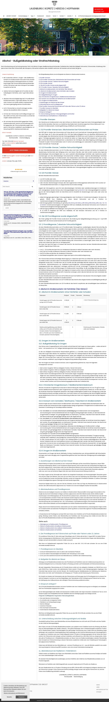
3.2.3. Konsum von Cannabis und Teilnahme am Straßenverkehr (57, 99)
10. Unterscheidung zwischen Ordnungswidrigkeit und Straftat (56, 114)
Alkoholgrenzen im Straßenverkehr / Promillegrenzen (54, 524)
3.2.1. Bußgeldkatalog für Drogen (48, 95)
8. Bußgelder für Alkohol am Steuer (49, 110)
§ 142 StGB (77, 203)
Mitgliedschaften (102, 689)
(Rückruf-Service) (18, 141)
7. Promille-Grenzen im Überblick (48, 108)
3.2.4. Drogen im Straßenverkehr (48, 100)
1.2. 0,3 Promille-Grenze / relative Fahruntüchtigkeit (54, 81)
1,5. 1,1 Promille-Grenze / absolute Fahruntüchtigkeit (54, 87)
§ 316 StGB (84, 203)
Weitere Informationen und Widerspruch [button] (14, 693)
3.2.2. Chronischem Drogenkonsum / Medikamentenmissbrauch (57, 97)
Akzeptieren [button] (21, 697)
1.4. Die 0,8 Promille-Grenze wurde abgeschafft (52, 85)
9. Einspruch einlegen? (45, 112)
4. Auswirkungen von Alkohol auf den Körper (51, 102)
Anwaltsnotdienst (10, 143)
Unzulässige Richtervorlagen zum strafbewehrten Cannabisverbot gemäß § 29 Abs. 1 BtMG (18, 232)
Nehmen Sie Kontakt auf (99, 10)
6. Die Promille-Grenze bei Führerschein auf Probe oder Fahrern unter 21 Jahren (62, 106)
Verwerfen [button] (9, 697)
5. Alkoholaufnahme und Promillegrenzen (51, 104)
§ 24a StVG (81, 190)
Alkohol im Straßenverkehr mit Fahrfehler (51, 530)
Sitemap (98, 692)
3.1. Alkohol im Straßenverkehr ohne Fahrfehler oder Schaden (56, 91)
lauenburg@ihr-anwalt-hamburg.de (16, 156)
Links (97, 687)
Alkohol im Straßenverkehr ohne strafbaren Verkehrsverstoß (56, 528)
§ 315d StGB (91, 203)
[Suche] (75, 16)
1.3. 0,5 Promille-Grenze (45, 83)
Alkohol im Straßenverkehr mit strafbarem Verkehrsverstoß (55, 526)
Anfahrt (4, 161)
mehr (6, 208)
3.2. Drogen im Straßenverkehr (48, 93)
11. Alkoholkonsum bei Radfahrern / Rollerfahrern (53, 116)
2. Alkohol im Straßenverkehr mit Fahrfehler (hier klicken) (55, 89)
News (98, 685)
